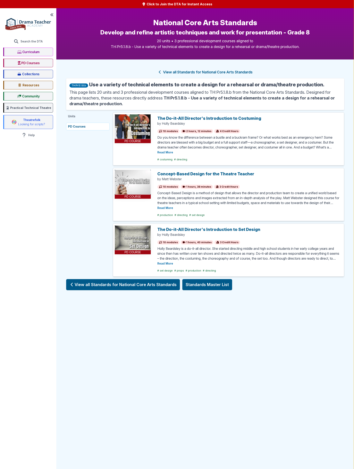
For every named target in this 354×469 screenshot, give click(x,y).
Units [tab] (71, 116)
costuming (164, 159)
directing (180, 159)
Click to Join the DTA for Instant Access (179, 4)
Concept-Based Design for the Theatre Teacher (205, 173)
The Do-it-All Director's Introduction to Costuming (209, 118)
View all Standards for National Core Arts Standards (207, 72)
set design (197, 215)
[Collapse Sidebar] (52, 14)
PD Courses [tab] (77, 126)
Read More (165, 152)
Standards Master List (207, 284)
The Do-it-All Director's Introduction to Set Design (208, 229)
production (165, 215)
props (179, 270)
